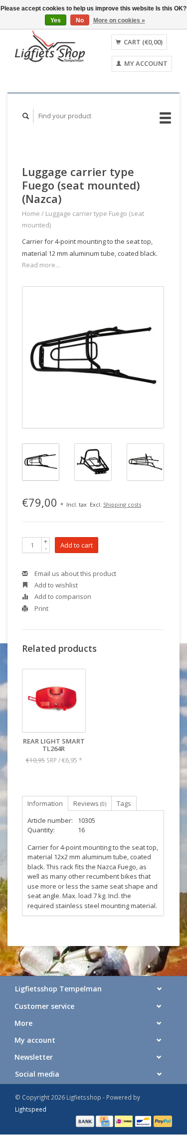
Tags (124, 803)
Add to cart (76, 545)
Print (40, 608)
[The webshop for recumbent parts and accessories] (50, 46)
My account (145, 63)
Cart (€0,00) (142, 41)
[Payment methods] (86, 1120)
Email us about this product (74, 573)
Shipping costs (122, 504)
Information (45, 803)
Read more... (41, 264)
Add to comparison (62, 596)
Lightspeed (30, 1109)
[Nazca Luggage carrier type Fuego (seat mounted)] (93, 357)
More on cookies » (119, 20)
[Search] (25, 116)
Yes (55, 20)
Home (31, 213)
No (80, 20)
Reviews (89, 803)
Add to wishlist (55, 584)
